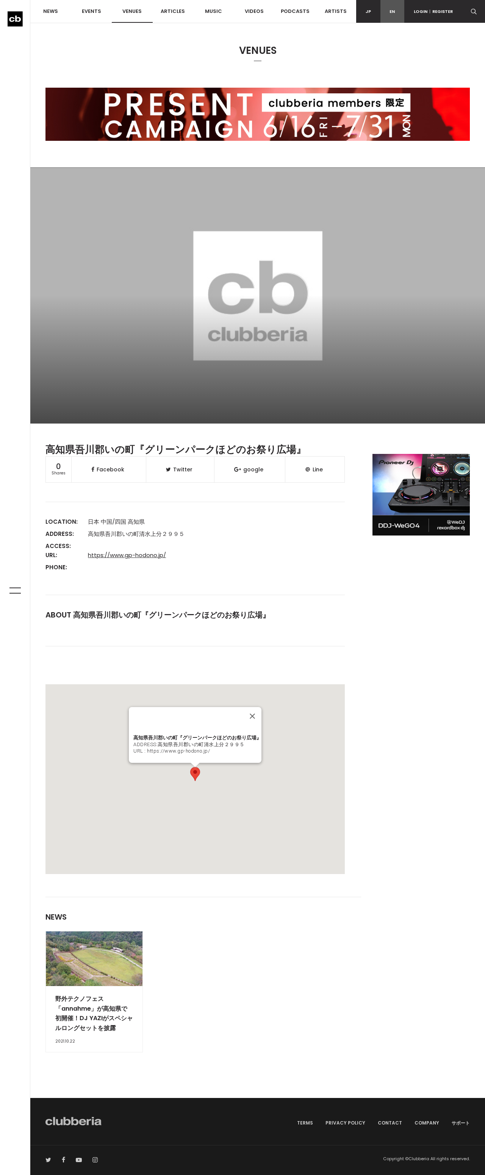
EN (392, 11)
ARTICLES (173, 11)
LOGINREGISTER (433, 11)
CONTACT (390, 1123)
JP (368, 11)
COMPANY (427, 1123)
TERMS (305, 1123)
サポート (461, 1123)
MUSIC (213, 11)
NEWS (50, 11)
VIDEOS (254, 11)
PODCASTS (295, 11)
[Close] (252, 716)
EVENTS (91, 11)
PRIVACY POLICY (345, 1123)
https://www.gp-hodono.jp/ (127, 555)
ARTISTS (336, 11)
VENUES (132, 11)
